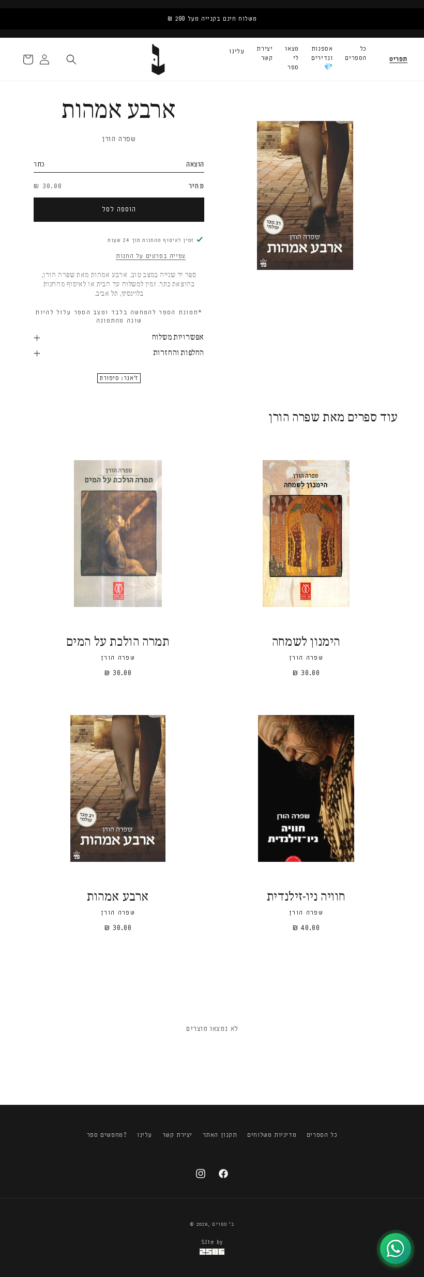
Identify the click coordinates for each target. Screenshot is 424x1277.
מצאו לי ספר (291, 58)
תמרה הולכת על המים (118, 642)
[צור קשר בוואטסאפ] (395, 1248)
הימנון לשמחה (306, 642)
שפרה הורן (118, 138)
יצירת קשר (264, 53)
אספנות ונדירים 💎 (322, 58)
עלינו (236, 51)
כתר (39, 164)
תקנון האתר (220, 1134)
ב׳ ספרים (223, 1224)
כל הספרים (356, 53)
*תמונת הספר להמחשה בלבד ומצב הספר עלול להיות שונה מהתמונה (118, 317)
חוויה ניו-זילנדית (306, 897)
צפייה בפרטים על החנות (151, 256)
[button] (398, 59)
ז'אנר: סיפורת (119, 378)
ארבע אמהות (118, 897)
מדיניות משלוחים (271, 1134)
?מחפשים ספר (107, 1134)
